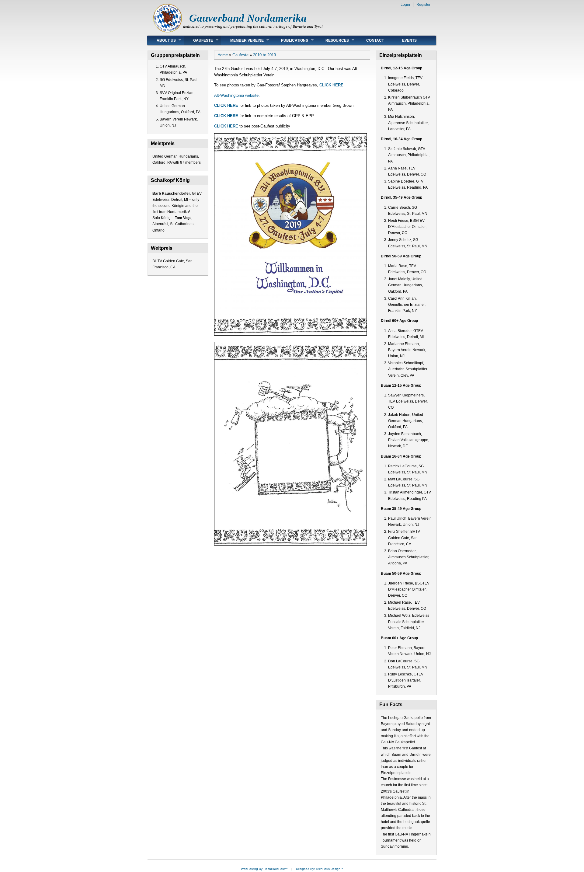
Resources (332, 40)
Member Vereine (242, 40)
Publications (290, 40)
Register (423, 4)
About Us (162, 40)
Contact (375, 40)
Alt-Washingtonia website (236, 95)
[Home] (167, 32)
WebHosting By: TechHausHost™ (264, 868)
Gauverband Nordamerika (248, 18)
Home (222, 55)
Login (405, 4)
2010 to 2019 (264, 55)
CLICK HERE (331, 85)
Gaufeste (198, 40)
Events (409, 40)
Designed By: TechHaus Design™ (319, 868)
